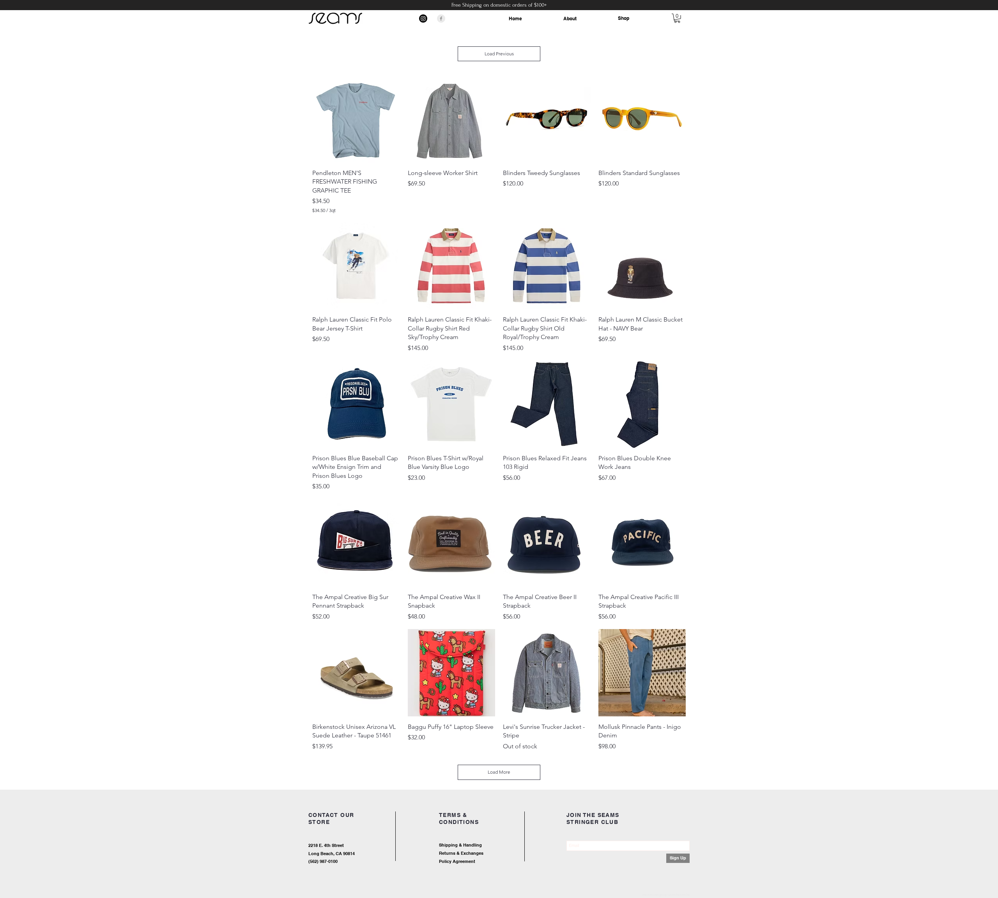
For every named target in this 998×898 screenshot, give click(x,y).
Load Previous (499, 54)
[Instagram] (423, 18)
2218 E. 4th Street (326, 845)
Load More (499, 772)
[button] (677, 18)
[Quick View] (356, 119)
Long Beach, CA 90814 (331, 853)
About (570, 18)
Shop (623, 18)
